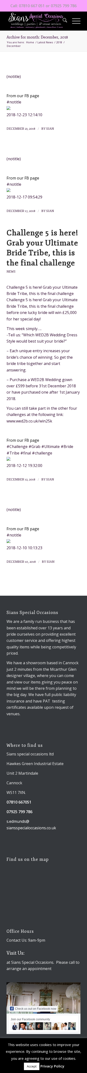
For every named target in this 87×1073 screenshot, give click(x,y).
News (11, 272)
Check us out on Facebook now (35, 1008)
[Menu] (73, 21)
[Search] (62, 21)
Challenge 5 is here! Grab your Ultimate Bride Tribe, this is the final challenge (42, 248)
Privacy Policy (52, 1066)
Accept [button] (31, 1066)
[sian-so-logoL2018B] (36, 21)
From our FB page (23, 95)
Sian (50, 129)
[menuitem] (62, 21)
